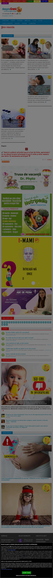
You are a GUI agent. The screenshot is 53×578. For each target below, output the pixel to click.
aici (24, 555)
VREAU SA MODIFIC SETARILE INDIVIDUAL (26, 575)
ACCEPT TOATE (26, 572)
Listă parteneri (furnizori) (6, 569)
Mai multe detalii (11, 549)
